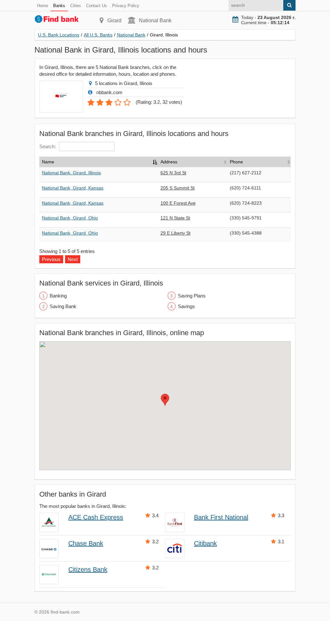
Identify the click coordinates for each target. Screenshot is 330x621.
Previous (51, 259)
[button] (165, 399)
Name (48, 161)
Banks (59, 5)
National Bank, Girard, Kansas (72, 187)
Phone (236, 161)
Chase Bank (85, 543)
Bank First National (221, 517)
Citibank (205, 543)
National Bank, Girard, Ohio (70, 217)
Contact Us (96, 5)
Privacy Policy (125, 5)
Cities (75, 5)
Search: (47, 146)
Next (73, 259)
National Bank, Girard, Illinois (71, 172)
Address (168, 161)
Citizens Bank (87, 569)
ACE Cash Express (95, 517)
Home (42, 5)
